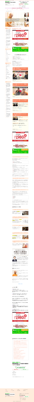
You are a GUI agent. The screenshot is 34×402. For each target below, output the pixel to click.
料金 (12, 9)
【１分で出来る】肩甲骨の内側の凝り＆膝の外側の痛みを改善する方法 (20, 347)
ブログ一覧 (7, 391)
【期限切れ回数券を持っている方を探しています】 (8, 103)
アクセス (17, 9)
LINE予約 (18, 389)
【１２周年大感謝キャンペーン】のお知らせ (8, 97)
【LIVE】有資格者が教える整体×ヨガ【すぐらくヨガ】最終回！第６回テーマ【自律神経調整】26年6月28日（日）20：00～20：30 (8, 85)
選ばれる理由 (7, 58)
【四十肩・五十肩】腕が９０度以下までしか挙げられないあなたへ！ (20, 342)
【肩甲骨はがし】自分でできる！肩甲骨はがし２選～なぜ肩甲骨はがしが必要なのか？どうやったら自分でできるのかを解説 (8, 115)
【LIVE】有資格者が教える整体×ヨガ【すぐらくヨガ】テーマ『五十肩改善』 (8, 100)
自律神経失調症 (7, 76)
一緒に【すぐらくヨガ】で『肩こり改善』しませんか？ (8, 106)
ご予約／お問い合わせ (22, 9)
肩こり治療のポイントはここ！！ (17, 348)
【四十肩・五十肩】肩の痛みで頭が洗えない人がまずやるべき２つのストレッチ (8, 45)
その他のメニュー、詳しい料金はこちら (20, 142)
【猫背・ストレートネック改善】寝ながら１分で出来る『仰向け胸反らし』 (8, 109)
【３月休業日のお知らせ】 (8, 111)
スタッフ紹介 (13, 390)
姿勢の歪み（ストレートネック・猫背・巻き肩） (8, 74)
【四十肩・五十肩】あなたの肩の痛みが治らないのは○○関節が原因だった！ (8, 41)
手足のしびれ (7, 70)
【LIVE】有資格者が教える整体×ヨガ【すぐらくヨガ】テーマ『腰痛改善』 (8, 95)
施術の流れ (24, 390)
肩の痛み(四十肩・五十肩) (8, 66)
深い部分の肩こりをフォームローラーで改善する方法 (19, 350)
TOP (7, 9)
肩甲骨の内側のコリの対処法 (16, 349)
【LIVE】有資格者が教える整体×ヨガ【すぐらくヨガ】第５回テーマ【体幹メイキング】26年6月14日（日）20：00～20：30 (8, 90)
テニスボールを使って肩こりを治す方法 (18, 351)
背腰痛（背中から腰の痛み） (8, 78)
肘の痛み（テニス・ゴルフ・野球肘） (8, 72)
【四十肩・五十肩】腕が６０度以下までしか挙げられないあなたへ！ (20, 343)
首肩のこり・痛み (7, 64)
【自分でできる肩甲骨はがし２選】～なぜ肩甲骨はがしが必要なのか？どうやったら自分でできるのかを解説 (8, 31)
